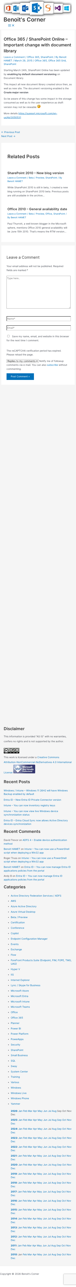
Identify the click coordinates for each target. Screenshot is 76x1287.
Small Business (19, 1055)
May (40, 1111)
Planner (15, 1023)
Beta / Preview (36, 177)
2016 (14, 1200)
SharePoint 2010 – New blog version (35, 173)
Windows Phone (20, 1098)
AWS (13, 901)
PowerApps (17, 1039)
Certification (18, 922)
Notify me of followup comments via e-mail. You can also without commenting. (37, 365)
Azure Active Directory (24, 906)
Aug (54, 1111)
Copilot (15, 933)
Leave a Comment (14, 57)
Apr (35, 1111)
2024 (14, 1128)
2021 (14, 1155)
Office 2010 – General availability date (37, 209)
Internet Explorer (20, 980)
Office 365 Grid (57, 60)
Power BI (16, 1028)
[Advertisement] (38, 547)
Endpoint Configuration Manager (29, 938)
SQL (13, 1060)
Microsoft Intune (20, 1001)
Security (15, 1044)
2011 (13, 1245)
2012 (14, 1236)
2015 (14, 1209)
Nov (69, 1119)
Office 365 (33, 57)
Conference (17, 927)
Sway (14, 1066)
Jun (45, 1111)
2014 (14, 1218)
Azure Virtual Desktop (23, 911)
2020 (14, 1164)
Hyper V (15, 969)
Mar (30, 1111)
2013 (14, 1227)
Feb (25, 1111)
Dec (13, 1123)
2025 (14, 1119)
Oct (64, 1119)
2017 (14, 1191)
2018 (14, 1182)
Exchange (16, 949)
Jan (20, 1111)
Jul (49, 1111)
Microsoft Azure (20, 990)
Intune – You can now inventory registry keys (29, 805)
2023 (14, 1137)
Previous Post (10, 132)
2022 (14, 1146)
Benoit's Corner (25, 19)
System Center (19, 1071)
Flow (13, 954)
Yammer (15, 1103)
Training (15, 1076)
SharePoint (47, 57)
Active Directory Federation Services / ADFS (36, 895)
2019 (14, 1173)
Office (48, 213)
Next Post (8, 136)
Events (15, 944)
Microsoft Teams (20, 1006)
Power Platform (19, 1033)
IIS (12, 974)
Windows (16, 1087)
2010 (14, 1254)
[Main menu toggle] (11, 26)
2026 (14, 1111)
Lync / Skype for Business (25, 985)
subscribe (52, 364)
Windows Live (19, 1093)
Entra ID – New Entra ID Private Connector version (32, 799)
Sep (59, 1119)
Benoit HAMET (12, 849)
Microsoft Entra (19, 996)
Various (15, 1082)
